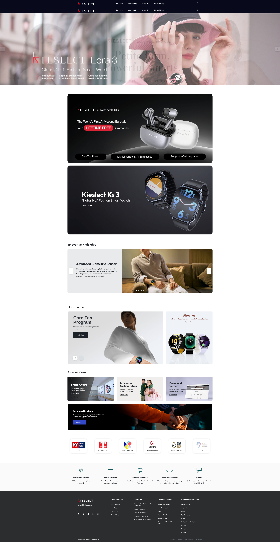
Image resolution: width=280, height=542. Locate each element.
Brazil (183, 511)
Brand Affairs (115, 504)
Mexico (183, 525)
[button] (2, 49)
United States (186, 504)
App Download (163, 508)
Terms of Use (162, 518)
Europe (183, 532)
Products (119, 10)
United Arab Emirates (188, 522)
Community (132, 10)
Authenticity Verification (142, 520)
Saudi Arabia (185, 515)
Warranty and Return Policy (165, 522)
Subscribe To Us (139, 509)
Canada (184, 529)
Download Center (164, 504)
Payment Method (163, 515)
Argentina (184, 508)
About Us (145, 10)
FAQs (159, 511)
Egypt (183, 518)
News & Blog (159, 10)
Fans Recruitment (140, 513)
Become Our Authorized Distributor (142, 505)
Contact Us (114, 511)
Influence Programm (141, 516)
